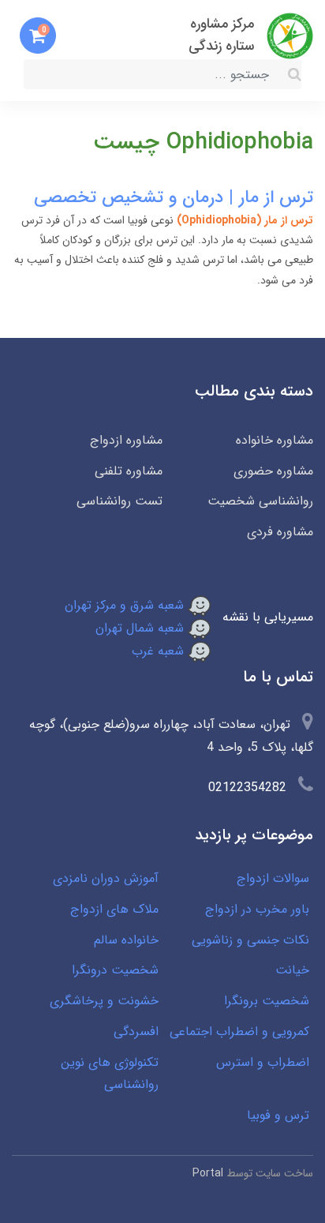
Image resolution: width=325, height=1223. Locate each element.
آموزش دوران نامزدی (106, 878)
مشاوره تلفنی (128, 471)
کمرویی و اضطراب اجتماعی (239, 1031)
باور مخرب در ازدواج (257, 909)
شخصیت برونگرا (266, 1001)
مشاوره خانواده (274, 440)
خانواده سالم (126, 940)
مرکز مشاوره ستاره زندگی (221, 35)
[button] (38, 35)
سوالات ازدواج (273, 878)
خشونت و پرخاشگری (104, 1001)
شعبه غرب (160, 651)
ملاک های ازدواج (114, 909)
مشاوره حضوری (273, 471)
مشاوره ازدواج (126, 440)
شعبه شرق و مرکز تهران (126, 605)
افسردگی (136, 1031)
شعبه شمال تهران (141, 628)
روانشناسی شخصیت (260, 501)
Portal (207, 1173)
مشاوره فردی (280, 532)
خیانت (292, 970)
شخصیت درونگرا (115, 970)
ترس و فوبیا (278, 1115)
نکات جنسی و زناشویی (250, 940)
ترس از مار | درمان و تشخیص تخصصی (173, 197)
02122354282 (247, 787)
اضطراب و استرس (262, 1062)
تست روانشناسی (119, 501)
